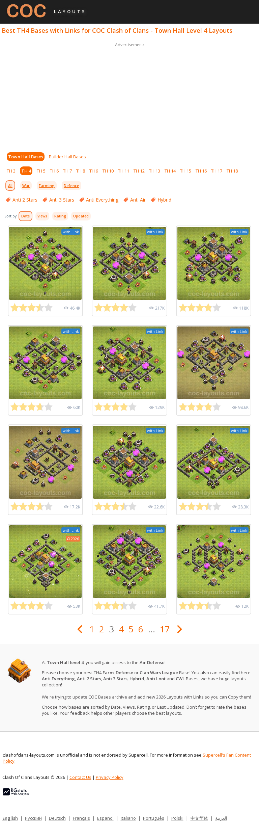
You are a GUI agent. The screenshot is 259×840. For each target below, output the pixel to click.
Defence (71, 185)
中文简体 (199, 818)
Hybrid (164, 199)
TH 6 (54, 171)
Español (105, 818)
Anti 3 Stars (61, 199)
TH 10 (108, 171)
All (10, 185)
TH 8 (80, 171)
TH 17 (216, 171)
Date (25, 216)
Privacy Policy (109, 777)
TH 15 (185, 171)
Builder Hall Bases (67, 157)
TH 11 (123, 171)
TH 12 (139, 171)
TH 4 (26, 171)
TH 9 (93, 171)
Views (42, 216)
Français (81, 818)
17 (165, 629)
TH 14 (170, 171)
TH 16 (201, 171)
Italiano (128, 818)
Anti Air (138, 199)
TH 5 (41, 171)
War (26, 185)
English (10, 818)
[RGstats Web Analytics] (16, 794)
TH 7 (67, 171)
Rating (60, 216)
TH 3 (11, 171)
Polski (177, 818)
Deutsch (57, 818)
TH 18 (232, 171)
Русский (33, 818)
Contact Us (80, 777)
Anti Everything (102, 199)
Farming (47, 185)
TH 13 (154, 171)
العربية (221, 818)
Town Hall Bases (25, 157)
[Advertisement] (129, 96)
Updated (81, 216)
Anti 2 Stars (24, 199)
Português (153, 818)
